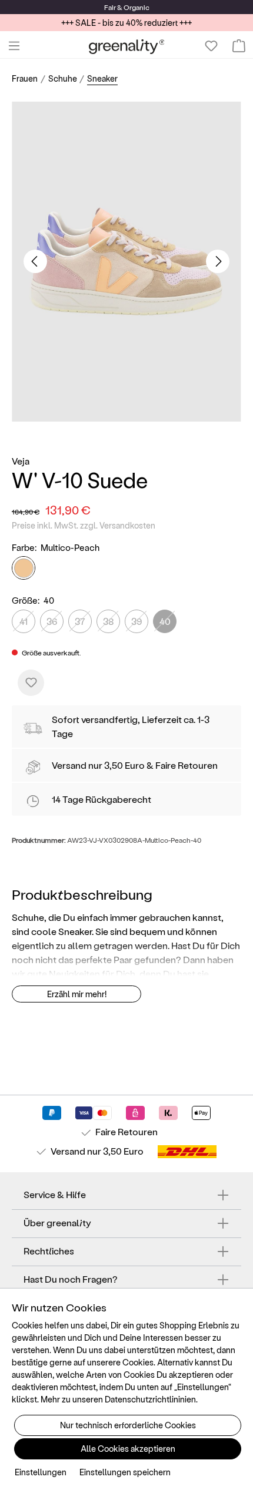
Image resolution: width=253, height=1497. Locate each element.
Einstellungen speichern (125, 1472)
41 (23, 621)
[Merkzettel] (211, 46)
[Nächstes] (217, 261)
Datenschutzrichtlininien (150, 1399)
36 (51, 621)
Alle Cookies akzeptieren (128, 1449)
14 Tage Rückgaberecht (101, 799)
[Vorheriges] (35, 261)
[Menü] (14, 46)
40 (165, 621)
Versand (69, 765)
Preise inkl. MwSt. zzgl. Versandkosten (83, 525)
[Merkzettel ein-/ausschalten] (31, 683)
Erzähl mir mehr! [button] (76, 994)
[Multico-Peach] (23, 568)
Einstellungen (40, 1472)
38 (108, 621)
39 (136, 621)
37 (80, 621)
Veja (20, 460)
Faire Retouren (186, 765)
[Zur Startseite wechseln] (127, 46)
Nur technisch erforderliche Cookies (128, 1425)
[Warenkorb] (239, 46)
